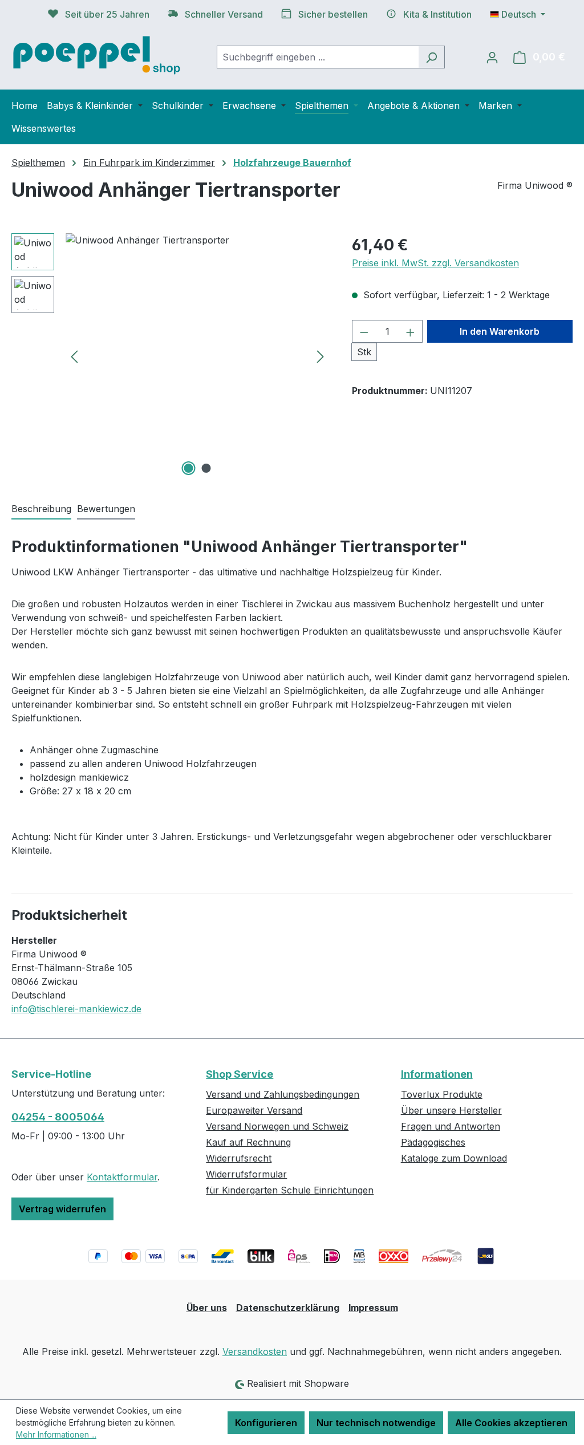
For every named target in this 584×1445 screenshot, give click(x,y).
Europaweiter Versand (254, 1110)
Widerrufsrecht (238, 1158)
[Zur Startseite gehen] (96, 54)
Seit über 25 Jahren (107, 14)
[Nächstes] (320, 356)
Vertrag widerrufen (62, 1209)
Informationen (437, 1074)
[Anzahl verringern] (364, 331)
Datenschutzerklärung (287, 1307)
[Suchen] (431, 57)
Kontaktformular (122, 1177)
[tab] (41, 509)
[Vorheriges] (74, 356)
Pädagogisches (433, 1142)
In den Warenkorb (500, 331)
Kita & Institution (437, 14)
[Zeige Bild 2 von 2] (205, 468)
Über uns (206, 1307)
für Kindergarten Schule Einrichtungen (290, 1190)
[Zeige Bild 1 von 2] (188, 468)
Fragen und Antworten (450, 1126)
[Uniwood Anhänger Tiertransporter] (197, 355)
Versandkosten (254, 1351)
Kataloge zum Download (454, 1158)
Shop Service (239, 1074)
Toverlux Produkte (441, 1094)
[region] (170, 355)
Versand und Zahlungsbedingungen (282, 1094)
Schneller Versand (224, 14)
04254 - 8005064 (57, 1117)
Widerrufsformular (246, 1174)
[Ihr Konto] (492, 57)
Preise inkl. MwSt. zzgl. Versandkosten (435, 263)
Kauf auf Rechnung (248, 1142)
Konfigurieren (266, 1422)
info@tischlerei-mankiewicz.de (76, 1008)
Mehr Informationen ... (56, 1434)
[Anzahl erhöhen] (411, 331)
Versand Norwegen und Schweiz (277, 1126)
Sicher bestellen (333, 14)
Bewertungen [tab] (106, 508)
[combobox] (318, 57)
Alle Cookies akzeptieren (511, 1422)
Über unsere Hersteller (451, 1110)
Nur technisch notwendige (376, 1422)
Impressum (373, 1307)
